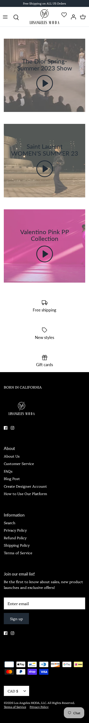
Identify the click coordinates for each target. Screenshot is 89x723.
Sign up (16, 618)
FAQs (8, 471)
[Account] (72, 16)
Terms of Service (18, 552)
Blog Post (12, 478)
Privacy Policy (15, 530)
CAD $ (13, 690)
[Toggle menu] (5, 16)
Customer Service (19, 463)
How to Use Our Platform (25, 493)
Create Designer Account (25, 486)
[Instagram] (12, 428)
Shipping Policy (17, 545)
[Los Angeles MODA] (44, 16)
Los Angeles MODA (27, 703)
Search (9, 522)
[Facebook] (5, 428)
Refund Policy (15, 537)
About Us (12, 456)
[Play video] (44, 83)
